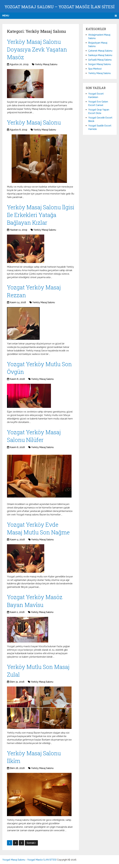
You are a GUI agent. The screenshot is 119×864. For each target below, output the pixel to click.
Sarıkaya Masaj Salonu (100, 55)
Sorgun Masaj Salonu (99, 64)
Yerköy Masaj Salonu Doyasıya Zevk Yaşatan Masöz (37, 49)
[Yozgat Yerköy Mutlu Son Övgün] (29, 396)
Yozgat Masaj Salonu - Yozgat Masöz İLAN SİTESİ (29, 859)
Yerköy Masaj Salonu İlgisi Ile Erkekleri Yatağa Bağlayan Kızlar (40, 214)
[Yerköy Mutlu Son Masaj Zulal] (39, 707)
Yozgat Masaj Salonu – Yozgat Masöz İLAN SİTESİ (59, 6)
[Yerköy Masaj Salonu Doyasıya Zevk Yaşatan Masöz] (25, 83)
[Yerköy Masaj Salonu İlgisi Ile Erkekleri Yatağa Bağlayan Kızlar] (25, 249)
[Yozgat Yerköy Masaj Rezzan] (23, 323)
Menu (5, 15)
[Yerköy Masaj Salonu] (39, 158)
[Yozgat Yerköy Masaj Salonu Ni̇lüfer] (39, 476)
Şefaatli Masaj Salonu (100, 59)
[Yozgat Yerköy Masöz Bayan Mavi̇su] (27, 630)
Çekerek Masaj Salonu (100, 50)
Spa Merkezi (95, 68)
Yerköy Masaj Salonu (46, 64)
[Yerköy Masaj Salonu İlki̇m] (39, 794)
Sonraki (31, 843)
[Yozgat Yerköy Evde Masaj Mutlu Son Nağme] (25, 558)
